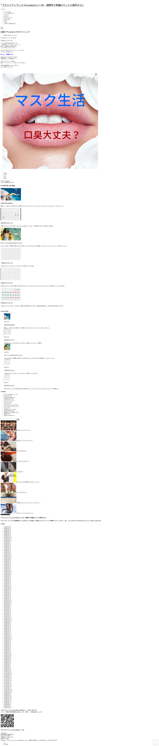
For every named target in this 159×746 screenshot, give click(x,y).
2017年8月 (6, 677)
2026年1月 (6, 535)
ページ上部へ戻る (5, 514)
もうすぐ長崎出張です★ (7, 182)
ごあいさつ (7, 401)
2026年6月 (6, 528)
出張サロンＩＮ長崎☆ (10, 412)
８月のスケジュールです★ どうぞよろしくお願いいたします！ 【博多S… (23, 343)
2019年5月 (6, 646)
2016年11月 (7, 691)
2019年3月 (6, 649)
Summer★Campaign (7, 203)
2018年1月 (6, 670)
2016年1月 (6, 706)
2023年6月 (6, 579)
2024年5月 (6, 565)
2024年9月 (6, 559)
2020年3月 (6, 631)
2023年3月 (6, 582)
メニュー (3, 9)
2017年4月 (6, 683)
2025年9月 (6, 541)
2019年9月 (6, 640)
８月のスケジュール (7, 223)
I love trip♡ (7, 396)
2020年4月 (6, 629)
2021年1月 (6, 616)
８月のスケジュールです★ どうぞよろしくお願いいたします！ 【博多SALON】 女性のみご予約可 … (27, 226)
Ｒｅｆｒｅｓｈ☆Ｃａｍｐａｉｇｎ (11, 243)
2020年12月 (7, 618)
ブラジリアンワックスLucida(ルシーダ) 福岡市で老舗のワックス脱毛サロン (24, 517)
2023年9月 (6, 576)
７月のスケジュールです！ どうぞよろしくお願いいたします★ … (18, 265)
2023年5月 (6, 580)
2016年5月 (6, 700)
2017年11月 (7, 673)
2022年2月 (6, 597)
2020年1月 (6, 634)
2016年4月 (6, 701)
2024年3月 (6, 567)
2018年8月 (6, 659)
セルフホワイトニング (11, 35)
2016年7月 (6, 697)
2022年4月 (6, 595)
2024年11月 (7, 556)
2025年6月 (6, 546)
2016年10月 (7, 692)
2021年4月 (6, 612)
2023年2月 (6, 583)
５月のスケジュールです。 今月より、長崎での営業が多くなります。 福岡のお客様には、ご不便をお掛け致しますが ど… (32, 305)
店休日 (5, 413)
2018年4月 (6, 665)
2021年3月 (6, 613)
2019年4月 (6, 647)
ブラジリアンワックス (10, 406)
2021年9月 (6, 604)
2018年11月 (7, 655)
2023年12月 (7, 571)
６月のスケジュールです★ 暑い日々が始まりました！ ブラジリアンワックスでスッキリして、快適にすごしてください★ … (33, 285)
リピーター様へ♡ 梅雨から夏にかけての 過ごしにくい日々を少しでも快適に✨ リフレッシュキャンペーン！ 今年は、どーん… (34, 245)
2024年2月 (6, 568)
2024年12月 (7, 555)
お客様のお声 (7, 398)
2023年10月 (7, 574)
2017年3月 (6, 685)
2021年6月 (6, 609)
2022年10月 (7, 588)
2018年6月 (6, 662)
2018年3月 (6, 667)
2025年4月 (6, 549)
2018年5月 (6, 664)
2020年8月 (6, 623)
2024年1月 (6, 570)
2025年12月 (7, 537)
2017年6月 (6, 680)
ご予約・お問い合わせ (10, 23)
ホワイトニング (8, 17)
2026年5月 (6, 529)
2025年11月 (7, 538)
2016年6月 (6, 698)
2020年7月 (6, 625)
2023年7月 (6, 577)
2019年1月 (6, 652)
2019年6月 (6, 644)
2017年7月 (6, 679)
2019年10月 (7, 638)
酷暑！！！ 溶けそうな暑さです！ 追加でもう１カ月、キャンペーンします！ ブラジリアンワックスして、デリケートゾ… (32, 206)
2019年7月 (6, 643)
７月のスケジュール (7, 263)
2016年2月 (6, 704)
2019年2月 (6, 650)
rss (4, 742)
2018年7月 (6, 661)
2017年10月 (7, 674)
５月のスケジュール (7, 303)
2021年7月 (6, 607)
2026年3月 (6, 532)
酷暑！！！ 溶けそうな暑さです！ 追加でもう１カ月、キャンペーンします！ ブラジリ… (27, 327)
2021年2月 (6, 615)
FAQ (5, 20)
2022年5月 (6, 594)
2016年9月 (6, 694)
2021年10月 (7, 603)
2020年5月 (6, 628)
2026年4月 (6, 531)
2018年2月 (6, 668)
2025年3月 (6, 550)
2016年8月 (6, 695)
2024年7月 (6, 562)
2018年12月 (7, 653)
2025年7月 (6, 544)
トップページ (7, 11)
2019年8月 (6, 641)
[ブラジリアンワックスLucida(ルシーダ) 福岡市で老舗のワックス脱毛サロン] (42, 5)
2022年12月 (7, 586)
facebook (6, 744)
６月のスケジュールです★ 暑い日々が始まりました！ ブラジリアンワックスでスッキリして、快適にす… (31, 388)
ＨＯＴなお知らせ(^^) (9, 394)
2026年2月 (6, 534)
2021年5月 (6, 610)
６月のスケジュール (7, 283)
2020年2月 (6, 632)
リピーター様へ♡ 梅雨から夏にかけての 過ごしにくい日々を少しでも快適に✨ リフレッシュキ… (29, 358)
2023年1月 (6, 585)
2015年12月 (7, 707)
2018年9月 (6, 658)
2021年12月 (7, 600)
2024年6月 (6, 564)
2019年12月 (7, 635)
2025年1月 (6, 553)
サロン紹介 (7, 19)
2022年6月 (6, 592)
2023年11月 (7, 573)
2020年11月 (7, 619)
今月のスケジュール (9, 409)
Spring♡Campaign (5, 181)
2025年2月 (6, 552)
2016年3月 (6, 703)
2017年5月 (6, 682)
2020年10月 (7, 620)
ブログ (5, 22)
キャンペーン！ (8, 400)
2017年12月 (7, 671)
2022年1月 (6, 598)
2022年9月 (6, 589)
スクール (6, 16)
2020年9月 (6, 622)
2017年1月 (6, 688)
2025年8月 (6, 543)
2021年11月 (7, 601)
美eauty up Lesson (8, 415)
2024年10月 (7, 558)
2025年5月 (6, 547)
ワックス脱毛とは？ (9, 13)
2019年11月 (7, 637)
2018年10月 (7, 656)
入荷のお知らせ (8, 410)
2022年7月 (6, 591)
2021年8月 (6, 606)
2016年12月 (7, 689)
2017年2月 (6, 686)
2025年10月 (7, 540)
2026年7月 (6, 526)
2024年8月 (6, 561)
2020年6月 (6, 626)
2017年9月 (6, 676)
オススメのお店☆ (8, 397)
